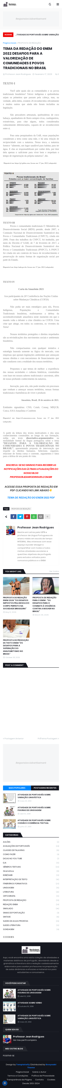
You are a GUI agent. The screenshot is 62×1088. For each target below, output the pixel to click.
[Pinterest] (27, 516)
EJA (31, 862)
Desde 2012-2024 (31, 1083)
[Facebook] (14, 516)
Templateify (23, 1064)
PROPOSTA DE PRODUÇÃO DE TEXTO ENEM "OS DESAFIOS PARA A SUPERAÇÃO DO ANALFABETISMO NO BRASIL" (16, 647)
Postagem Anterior (14, 738)
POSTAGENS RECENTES (45, 787)
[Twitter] (20, 516)
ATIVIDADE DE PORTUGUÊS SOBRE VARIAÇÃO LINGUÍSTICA (37, 35)
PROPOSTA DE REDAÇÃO (29, 43)
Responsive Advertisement (31, 18)
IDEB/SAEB (31, 875)
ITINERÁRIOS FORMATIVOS (31, 883)
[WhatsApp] (34, 516)
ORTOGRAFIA (31, 896)
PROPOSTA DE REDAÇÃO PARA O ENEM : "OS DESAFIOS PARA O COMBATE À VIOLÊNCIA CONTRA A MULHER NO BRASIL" (44, 604)
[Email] (41, 516)
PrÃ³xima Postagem (47, 738)
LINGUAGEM (31, 887)
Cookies (51, 1079)
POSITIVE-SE (8, 1055)
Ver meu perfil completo (25, 1040)
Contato (39, 1079)
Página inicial (9, 43)
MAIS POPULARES (17, 787)
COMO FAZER (31, 854)
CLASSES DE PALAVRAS (31, 850)
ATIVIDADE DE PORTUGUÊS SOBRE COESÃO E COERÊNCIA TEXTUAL (34, 821)
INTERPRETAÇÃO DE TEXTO (31, 879)
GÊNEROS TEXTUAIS (31, 866)
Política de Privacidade (43, 1075)
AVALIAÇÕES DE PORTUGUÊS (31, 846)
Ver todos (54, 571)
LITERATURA (31, 891)
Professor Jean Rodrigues (35, 527)
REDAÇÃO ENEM (31, 904)
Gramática (31, 871)
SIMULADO (31, 908)
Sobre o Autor (39, 1071)
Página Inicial (22, 1071)
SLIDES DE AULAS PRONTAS (31, 921)
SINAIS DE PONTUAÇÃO (31, 912)
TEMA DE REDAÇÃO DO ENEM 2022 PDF (31, 497)
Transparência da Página (19, 1079)
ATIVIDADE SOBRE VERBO (30, 1003)
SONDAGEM (31, 929)
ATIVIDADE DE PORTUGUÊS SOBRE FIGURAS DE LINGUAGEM (34, 809)
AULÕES (31, 841)
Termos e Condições (18, 1075)
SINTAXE (31, 916)
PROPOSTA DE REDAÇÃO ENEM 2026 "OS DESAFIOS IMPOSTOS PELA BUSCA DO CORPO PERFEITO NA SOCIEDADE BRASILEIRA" (16, 603)
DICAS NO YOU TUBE (31, 858)
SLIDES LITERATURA (31, 925)
